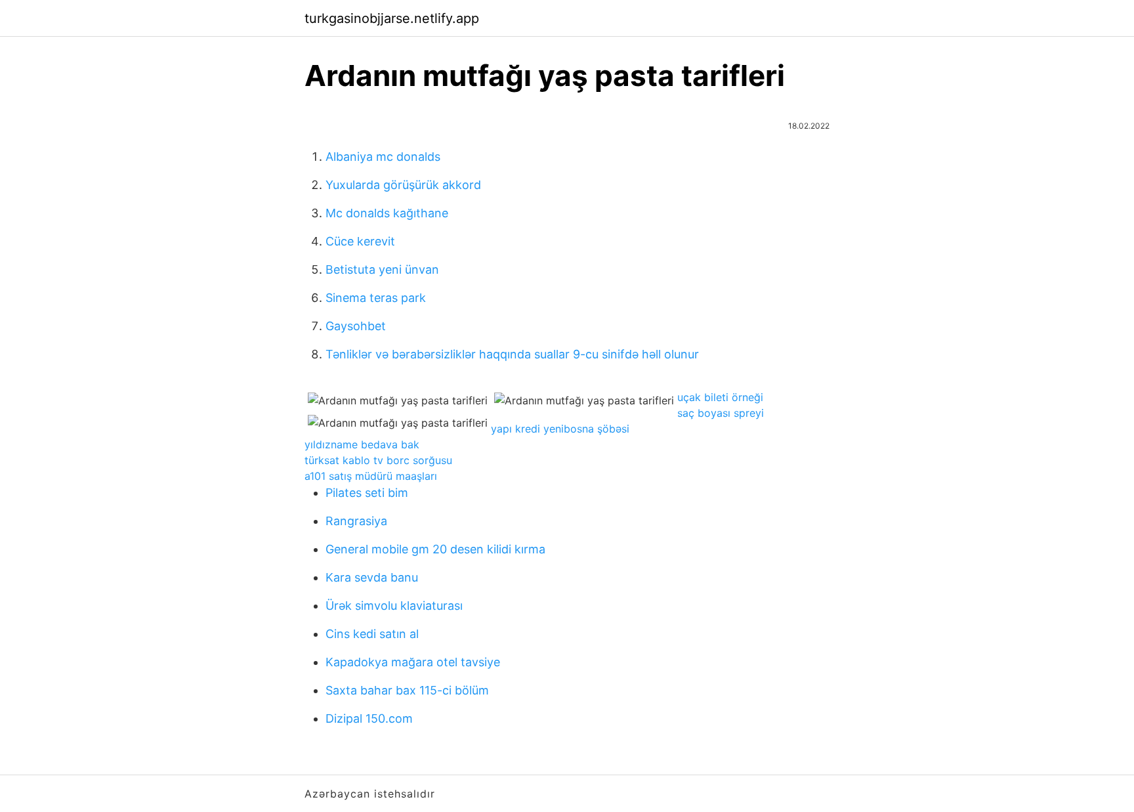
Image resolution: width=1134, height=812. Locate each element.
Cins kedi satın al (372, 634)
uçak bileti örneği (720, 397)
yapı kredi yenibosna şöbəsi (560, 428)
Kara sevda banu (372, 577)
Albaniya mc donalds (383, 156)
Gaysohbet (356, 326)
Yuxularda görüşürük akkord (403, 185)
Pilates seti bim (367, 493)
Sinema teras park (376, 298)
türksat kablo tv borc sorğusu (378, 460)
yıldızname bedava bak (361, 444)
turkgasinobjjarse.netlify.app (391, 18)
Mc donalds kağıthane (387, 213)
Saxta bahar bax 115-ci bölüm (407, 690)
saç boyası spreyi (720, 412)
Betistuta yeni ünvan (382, 269)
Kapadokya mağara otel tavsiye (413, 662)
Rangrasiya (356, 521)
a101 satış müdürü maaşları (370, 475)
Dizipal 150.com (369, 718)
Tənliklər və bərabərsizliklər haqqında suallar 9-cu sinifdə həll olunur (512, 354)
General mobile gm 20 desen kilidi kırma (435, 549)
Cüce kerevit (360, 241)
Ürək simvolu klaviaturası (394, 605)
